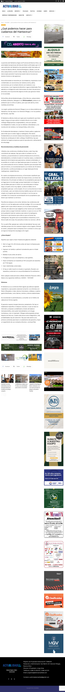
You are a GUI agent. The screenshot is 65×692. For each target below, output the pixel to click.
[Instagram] (58, 1)
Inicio (2, 22)
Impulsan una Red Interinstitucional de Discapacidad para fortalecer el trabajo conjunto (6, 388)
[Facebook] (56, 1)
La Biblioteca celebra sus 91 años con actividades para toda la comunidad (21, 386)
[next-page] (5, 395)
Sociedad (7, 22)
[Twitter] (61, 1)
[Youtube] (63, 1)
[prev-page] (2, 395)
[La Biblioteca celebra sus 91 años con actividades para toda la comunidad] (21, 378)
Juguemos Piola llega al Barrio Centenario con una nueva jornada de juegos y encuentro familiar (35, 388)
